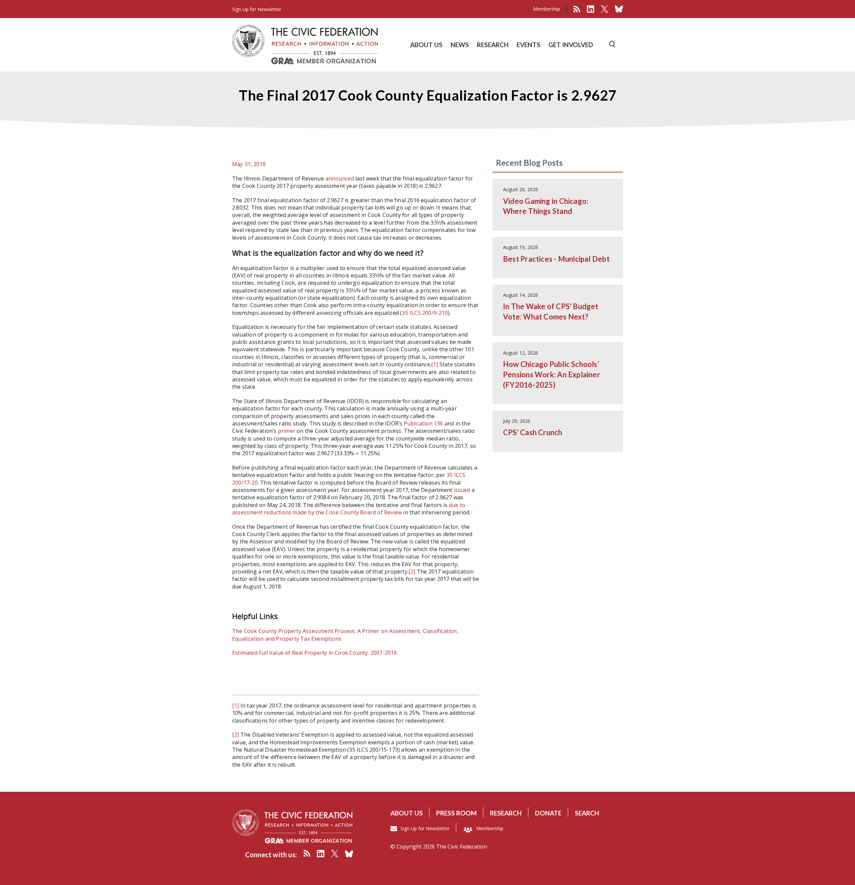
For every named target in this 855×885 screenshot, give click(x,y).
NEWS (460, 44)
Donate (548, 813)
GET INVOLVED (570, 44)
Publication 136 (423, 423)
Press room (456, 813)
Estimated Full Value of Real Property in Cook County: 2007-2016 (314, 652)
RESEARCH (493, 44)
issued (462, 490)
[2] (411, 571)
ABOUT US (426, 44)
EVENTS (528, 44)
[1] (434, 364)
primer (286, 430)
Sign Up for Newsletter (425, 828)
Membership (546, 9)
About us (406, 813)
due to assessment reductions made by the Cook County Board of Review (348, 508)
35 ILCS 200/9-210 (425, 313)
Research (506, 813)
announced (339, 178)
